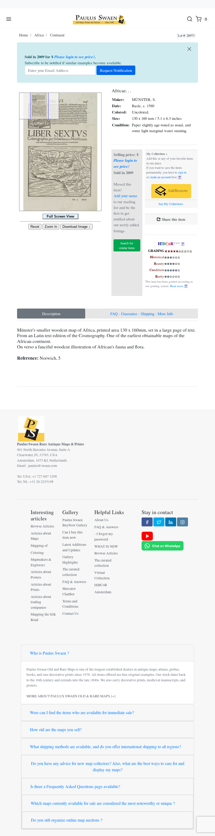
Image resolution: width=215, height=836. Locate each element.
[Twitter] (158, 521)
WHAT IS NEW (106, 546)
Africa (39, 35)
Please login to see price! (74, 57)
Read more (177, 286)
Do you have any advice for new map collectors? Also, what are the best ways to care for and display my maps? (107, 766)
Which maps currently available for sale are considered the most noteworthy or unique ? (103, 803)
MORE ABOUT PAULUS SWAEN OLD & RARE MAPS (68, 696)
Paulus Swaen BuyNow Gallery (74, 522)
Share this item (173, 219)
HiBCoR (100, 584)
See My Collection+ (171, 204)
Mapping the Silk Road (43, 617)
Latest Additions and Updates (74, 547)
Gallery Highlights (70, 559)
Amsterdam (102, 592)
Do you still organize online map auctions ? (66, 820)
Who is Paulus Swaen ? (49, 653)
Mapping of (39, 545)
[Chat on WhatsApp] (163, 545)
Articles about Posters (41, 574)
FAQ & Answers (74, 581)
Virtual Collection (102, 575)
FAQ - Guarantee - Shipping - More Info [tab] (141, 313)
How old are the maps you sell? (56, 729)
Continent (57, 35)
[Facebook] (147, 521)
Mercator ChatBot (69, 591)
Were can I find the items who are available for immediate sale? (82, 712)
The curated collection (70, 572)
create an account (160, 177)
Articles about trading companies (41, 602)
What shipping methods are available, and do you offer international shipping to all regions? (105, 746)
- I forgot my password (103, 536)
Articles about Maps (41, 536)
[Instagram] (182, 521)
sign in (182, 172)
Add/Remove (177, 190)
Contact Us (70, 613)
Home (23, 35)
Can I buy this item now (72, 535)
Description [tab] (51, 313)
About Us (101, 519)
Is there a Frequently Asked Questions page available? (75, 786)
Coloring (37, 552)
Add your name (125, 195)
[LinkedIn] (170, 521)
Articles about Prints (41, 587)
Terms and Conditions (70, 604)
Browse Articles (42, 526)
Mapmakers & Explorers (41, 562)
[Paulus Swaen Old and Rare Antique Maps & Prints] (99, 19)
